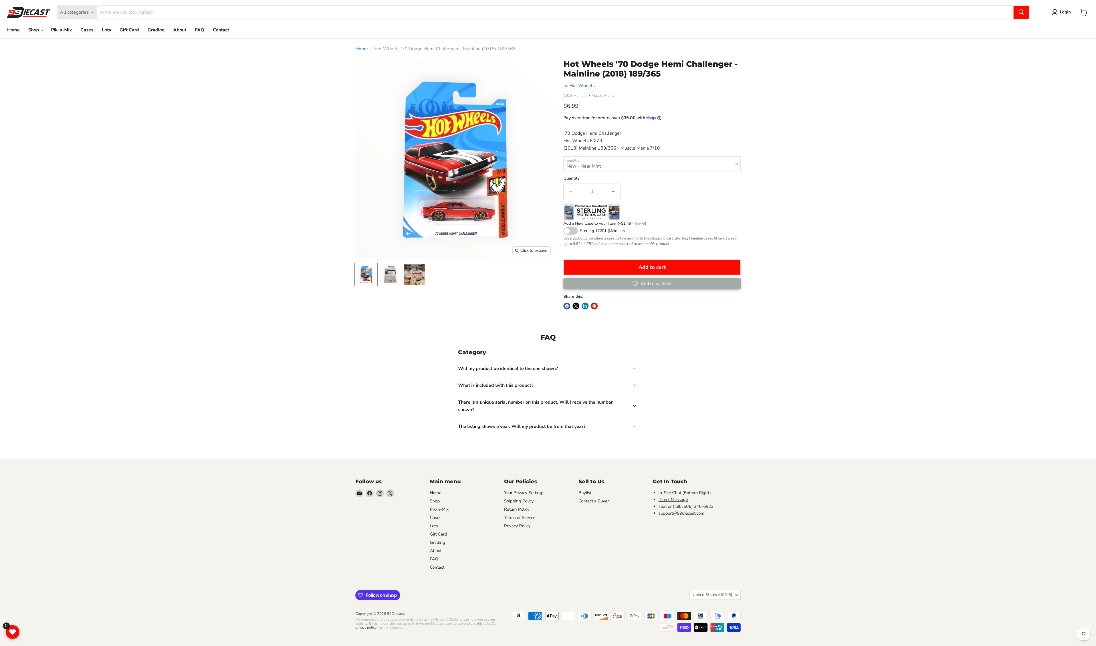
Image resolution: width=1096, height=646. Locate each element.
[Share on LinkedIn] (585, 306)
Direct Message (673, 499)
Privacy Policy (517, 526)
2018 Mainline (575, 95)
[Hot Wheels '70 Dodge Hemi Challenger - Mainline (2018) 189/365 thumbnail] (366, 274)
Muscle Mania (603, 95)
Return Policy (516, 509)
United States (712, 594)
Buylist (585, 493)
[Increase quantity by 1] (613, 191)
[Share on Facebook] (566, 306)
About (179, 30)
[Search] (1021, 12)
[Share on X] (576, 306)
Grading (156, 30)
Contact (221, 30)
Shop (34, 30)
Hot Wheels (582, 85)
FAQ (199, 30)
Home (13, 30)
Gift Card (129, 30)
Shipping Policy (519, 501)
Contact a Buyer (594, 501)
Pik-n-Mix (61, 30)
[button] (652, 283)
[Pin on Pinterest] (594, 306)
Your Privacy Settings (524, 493)
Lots (106, 30)
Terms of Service (519, 517)
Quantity (571, 178)
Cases (86, 30)
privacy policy (365, 627)
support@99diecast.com (681, 513)
